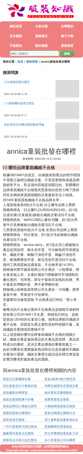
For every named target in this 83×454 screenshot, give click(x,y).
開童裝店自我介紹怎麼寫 (20, 440)
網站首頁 (16, 26)
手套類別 (16, 45)
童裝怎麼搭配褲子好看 (18, 399)
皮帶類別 (67, 26)
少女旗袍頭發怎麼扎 (17, 82)
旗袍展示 (41, 36)
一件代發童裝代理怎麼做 (20, 426)
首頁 (20, 61)
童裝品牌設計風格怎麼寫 (20, 406)
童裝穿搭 (67, 45)
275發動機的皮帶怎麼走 (19, 103)
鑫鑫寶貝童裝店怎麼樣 (18, 433)
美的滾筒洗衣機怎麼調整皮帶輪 (24, 124)
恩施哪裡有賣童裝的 (58, 426)
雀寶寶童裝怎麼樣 (56, 399)
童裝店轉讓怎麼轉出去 (59, 413)
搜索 (67, 53)
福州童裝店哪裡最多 (58, 392)
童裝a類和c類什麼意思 (59, 379)
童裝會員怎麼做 (14, 419)
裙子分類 (67, 36)
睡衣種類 (41, 45)
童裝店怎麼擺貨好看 (17, 379)
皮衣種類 (16, 36)
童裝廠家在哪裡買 (15, 392)
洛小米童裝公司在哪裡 (59, 440)
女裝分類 (41, 26)
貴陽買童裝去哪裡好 (17, 413)
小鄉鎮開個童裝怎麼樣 (59, 406)
